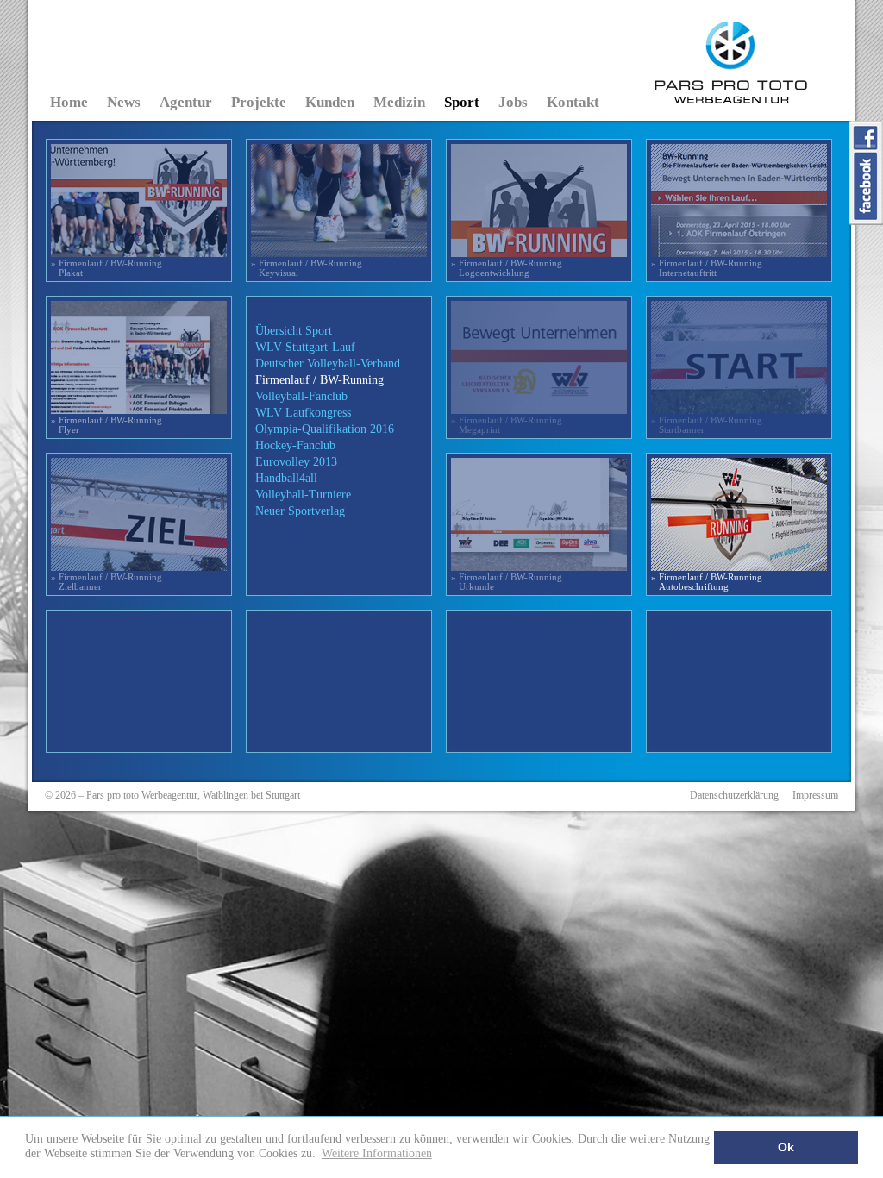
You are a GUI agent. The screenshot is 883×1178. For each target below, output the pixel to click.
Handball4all (286, 478)
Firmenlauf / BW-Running (319, 379)
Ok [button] (786, 1147)
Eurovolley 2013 (296, 461)
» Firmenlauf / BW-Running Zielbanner (106, 582)
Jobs (513, 102)
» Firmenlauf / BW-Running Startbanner (706, 425)
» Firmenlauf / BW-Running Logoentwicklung (506, 268)
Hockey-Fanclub (295, 445)
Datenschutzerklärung (734, 795)
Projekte (258, 102)
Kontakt (573, 102)
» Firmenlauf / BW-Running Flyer (106, 425)
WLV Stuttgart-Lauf (305, 347)
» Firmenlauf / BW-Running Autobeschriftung (706, 582)
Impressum (815, 795)
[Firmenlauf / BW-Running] (139, 255)
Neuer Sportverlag (300, 510)
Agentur (186, 102)
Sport (461, 102)
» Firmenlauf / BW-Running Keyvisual (306, 268)
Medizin (399, 102)
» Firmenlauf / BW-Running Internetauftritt (706, 268)
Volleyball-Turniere (303, 494)
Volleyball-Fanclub (301, 396)
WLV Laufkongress (303, 412)
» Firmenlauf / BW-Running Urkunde (506, 582)
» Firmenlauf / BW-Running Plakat (106, 268)
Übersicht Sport (293, 330)
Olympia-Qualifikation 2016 (324, 429)
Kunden (329, 102)
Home (69, 102)
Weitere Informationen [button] (377, 1153)
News (124, 102)
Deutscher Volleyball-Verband (327, 363)
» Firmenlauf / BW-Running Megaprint (506, 425)
